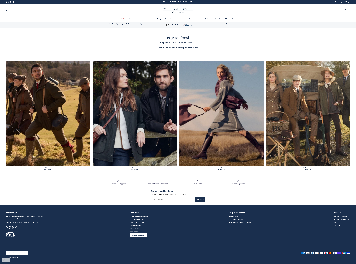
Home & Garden (190, 19)
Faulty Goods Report (137, 225)
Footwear (150, 19)
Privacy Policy (233, 217)
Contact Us (134, 231)
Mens (130, 19)
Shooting (169, 19)
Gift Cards (337, 225)
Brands (218, 19)
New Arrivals (206, 19)
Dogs (159, 19)
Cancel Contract (138, 235)
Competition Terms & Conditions (240, 222)
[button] (178, 25)
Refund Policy (134, 228)
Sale (123, 19)
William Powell (14, 257)
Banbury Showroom (340, 217)
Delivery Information (137, 222)
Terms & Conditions (236, 219)
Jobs (335, 222)
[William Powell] (178, 10)
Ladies (139, 19)
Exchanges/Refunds (137, 219)
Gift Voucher (229, 19)
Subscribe (200, 199)
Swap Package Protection (139, 217)
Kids (178, 19)
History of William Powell (342, 219)
